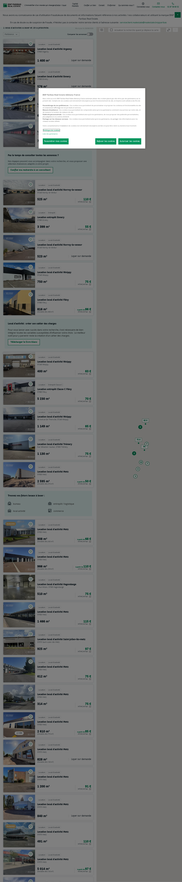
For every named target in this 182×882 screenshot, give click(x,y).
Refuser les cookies (106, 142)
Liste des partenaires (50, 134)
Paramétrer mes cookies (55, 142)
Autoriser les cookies (130, 142)
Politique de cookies (51, 130)
